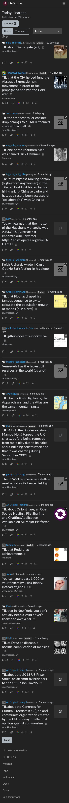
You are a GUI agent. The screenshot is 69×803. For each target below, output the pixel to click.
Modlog (7, 763)
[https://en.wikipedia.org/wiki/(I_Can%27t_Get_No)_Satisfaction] (60, 269)
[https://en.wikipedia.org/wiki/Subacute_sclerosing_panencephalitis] (60, 647)
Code (6, 790)
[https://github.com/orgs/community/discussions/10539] (60, 340)
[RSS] (7, 36)
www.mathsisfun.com (12, 591)
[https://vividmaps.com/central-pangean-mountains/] (60, 402)
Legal (6, 770)
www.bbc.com (8, 98)
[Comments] (60, 228)
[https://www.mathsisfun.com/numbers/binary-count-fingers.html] (60, 583)
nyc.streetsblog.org (11, 623)
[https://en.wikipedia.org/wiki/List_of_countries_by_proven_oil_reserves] (60, 371)
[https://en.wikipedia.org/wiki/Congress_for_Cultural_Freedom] (60, 711)
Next (7, 740)
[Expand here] (60, 154)
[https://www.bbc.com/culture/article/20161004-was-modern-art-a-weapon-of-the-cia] (60, 82)
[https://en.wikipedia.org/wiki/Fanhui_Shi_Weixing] (60, 483)
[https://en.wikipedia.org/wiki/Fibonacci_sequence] (60, 301)
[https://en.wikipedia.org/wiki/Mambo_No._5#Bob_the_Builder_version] (60, 435)
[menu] (64, 3)
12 (6, 383)
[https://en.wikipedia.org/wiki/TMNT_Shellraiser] (60, 122)
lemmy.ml (6, 158)
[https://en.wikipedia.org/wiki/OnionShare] (60, 514)
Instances (8, 777)
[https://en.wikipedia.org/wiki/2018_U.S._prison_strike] (60, 679)
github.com (7, 344)
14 (6, 103)
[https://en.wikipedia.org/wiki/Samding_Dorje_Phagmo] (60, 183)
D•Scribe (15, 3)
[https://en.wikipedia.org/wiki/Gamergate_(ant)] (60, 51)
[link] (11, 63)
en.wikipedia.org (10, 51)
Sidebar (8, 23)
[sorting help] (3, 36)
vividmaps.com (9, 410)
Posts (7, 31)
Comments (21, 31)
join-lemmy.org (11, 797)
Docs (6, 783)
